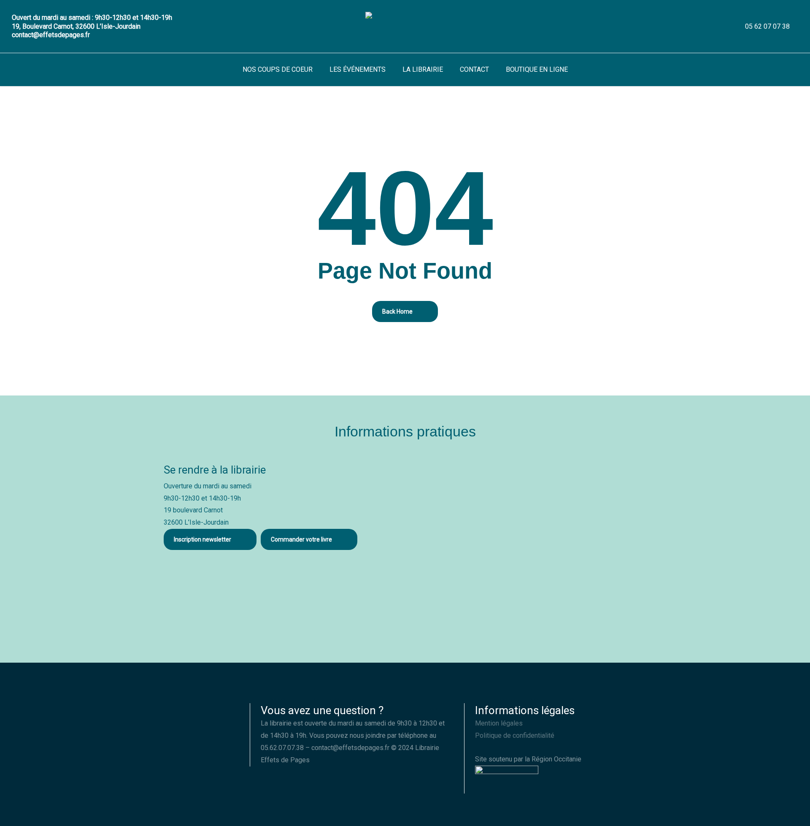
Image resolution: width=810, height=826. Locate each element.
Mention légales (499, 723)
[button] (210, 539)
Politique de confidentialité (514, 735)
